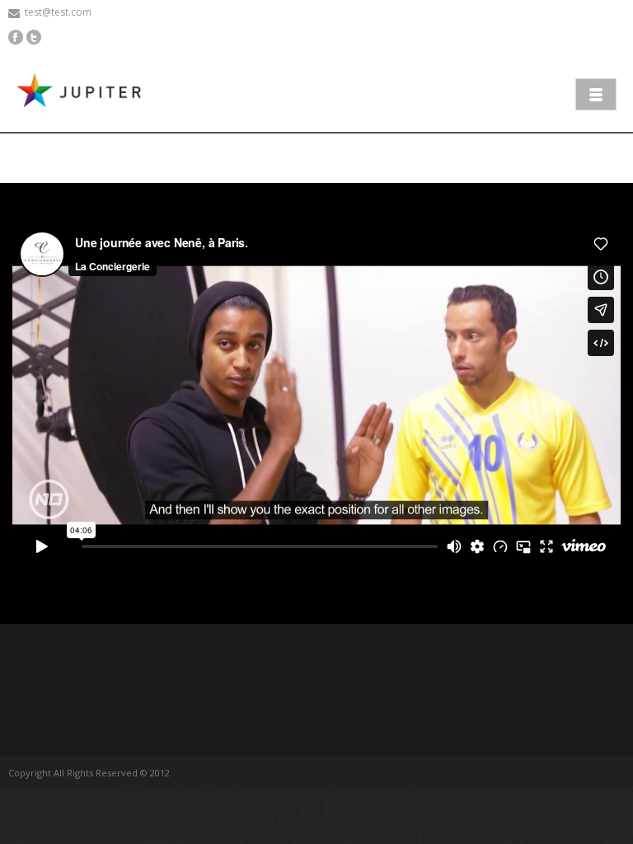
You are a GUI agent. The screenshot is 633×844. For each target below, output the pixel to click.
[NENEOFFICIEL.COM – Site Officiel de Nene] (82, 92)
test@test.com (58, 12)
